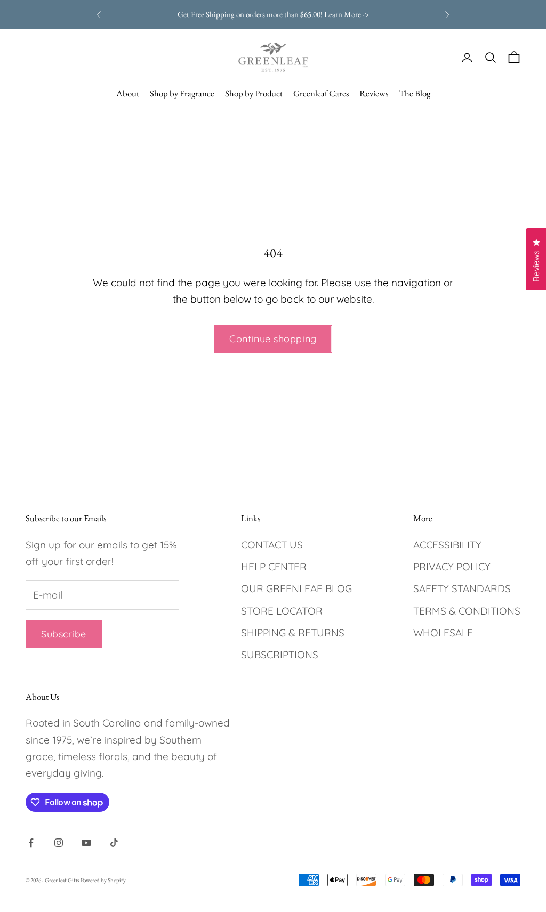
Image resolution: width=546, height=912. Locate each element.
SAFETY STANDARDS (462, 588)
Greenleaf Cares (321, 93)
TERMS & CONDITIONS (466, 610)
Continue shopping (272, 339)
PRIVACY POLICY (452, 566)
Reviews (373, 93)
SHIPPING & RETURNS (292, 632)
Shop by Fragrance (182, 93)
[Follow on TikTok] (114, 842)
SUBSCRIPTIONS (279, 654)
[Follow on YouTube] (86, 842)
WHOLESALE (443, 632)
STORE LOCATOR (282, 610)
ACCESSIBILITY (447, 544)
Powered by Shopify (103, 880)
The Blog (414, 93)
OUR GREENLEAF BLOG (296, 588)
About (127, 93)
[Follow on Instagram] (58, 842)
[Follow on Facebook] (31, 842)
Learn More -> (346, 14)
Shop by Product (254, 93)
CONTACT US (272, 544)
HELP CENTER (274, 566)
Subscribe (63, 634)
